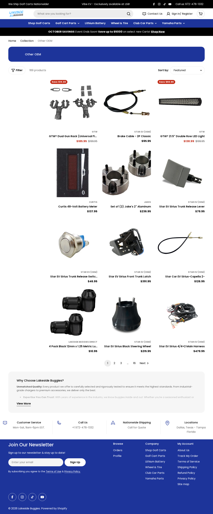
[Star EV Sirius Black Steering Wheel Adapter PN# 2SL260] (126, 312)
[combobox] (83, 14)
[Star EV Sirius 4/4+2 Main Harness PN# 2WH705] (180, 312)
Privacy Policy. (72, 471)
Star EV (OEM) (142, 131)
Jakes (147, 202)
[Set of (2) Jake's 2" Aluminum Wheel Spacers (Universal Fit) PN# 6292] (126, 172)
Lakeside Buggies (29, 508)
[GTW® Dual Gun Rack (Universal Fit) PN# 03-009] (73, 102)
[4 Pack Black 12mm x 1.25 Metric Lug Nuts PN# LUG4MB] (73, 312)
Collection (27, 41)
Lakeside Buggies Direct (83, 341)
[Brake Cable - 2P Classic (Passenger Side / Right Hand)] (126, 102)
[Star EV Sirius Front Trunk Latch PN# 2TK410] (126, 242)
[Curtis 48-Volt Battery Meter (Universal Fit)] (73, 172)
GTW (94, 131)
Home (12, 41)
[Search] (129, 14)
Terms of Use (53, 471)
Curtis (93, 202)
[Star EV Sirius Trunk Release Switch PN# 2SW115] (73, 242)
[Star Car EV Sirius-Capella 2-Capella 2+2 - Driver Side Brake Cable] (180, 242)
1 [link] (107, 363)
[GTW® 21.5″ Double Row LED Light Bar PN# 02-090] (180, 102)
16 (134, 363)
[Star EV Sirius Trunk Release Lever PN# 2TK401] (180, 172)
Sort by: (163, 70)
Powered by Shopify (54, 508)
